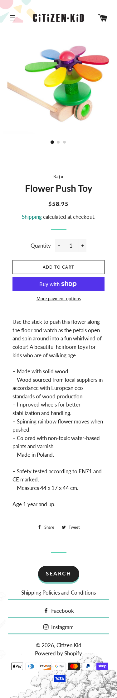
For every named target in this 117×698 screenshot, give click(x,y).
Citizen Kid (68, 645)
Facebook (62, 610)
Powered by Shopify (58, 653)
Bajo (58, 176)
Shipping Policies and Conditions (58, 592)
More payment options (59, 298)
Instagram (62, 627)
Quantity (41, 245)
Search (58, 573)
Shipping (32, 216)
